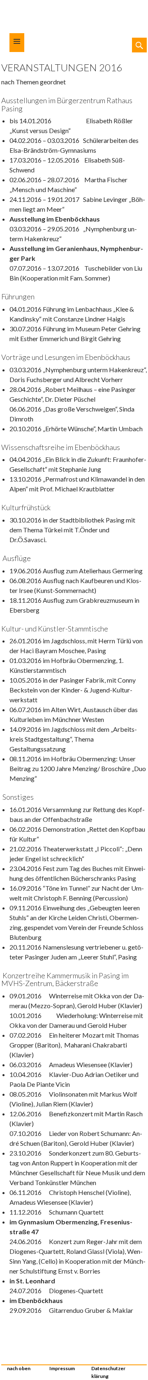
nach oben (18, 1368)
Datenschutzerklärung (108, 1372)
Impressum (62, 1368)
